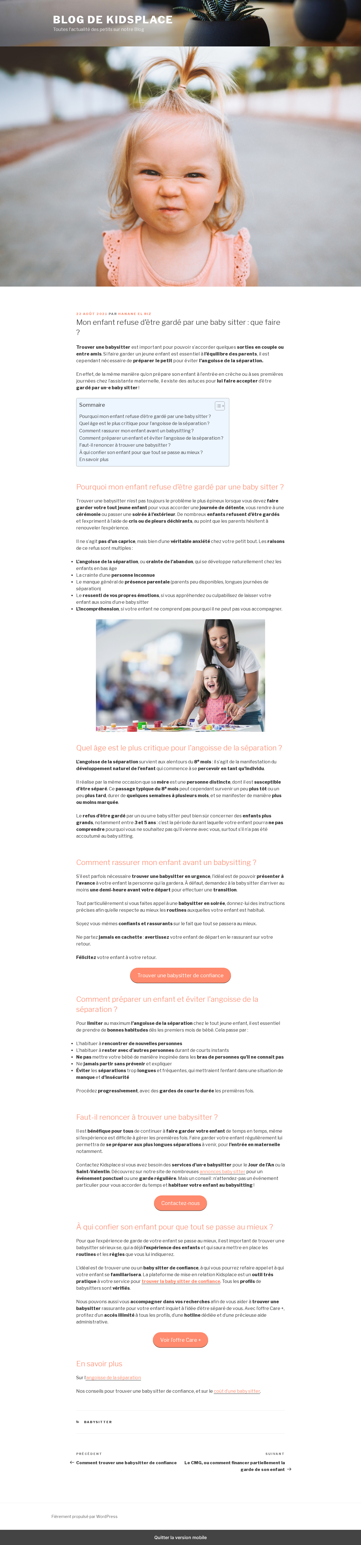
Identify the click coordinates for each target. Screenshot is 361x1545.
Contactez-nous (180, 1203)
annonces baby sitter (222, 1171)
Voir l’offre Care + (180, 1340)
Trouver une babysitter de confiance (180, 975)
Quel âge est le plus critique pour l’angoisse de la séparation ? (144, 423)
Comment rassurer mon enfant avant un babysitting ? (136, 430)
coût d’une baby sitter (237, 1391)
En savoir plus (94, 459)
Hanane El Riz (134, 314)
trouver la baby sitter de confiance (181, 1281)
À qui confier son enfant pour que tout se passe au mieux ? (141, 452)
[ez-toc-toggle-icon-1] (217, 407)
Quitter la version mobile (180, 1537)
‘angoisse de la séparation (113, 1377)
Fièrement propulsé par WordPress (84, 1516)
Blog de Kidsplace (113, 20)
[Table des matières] (220, 405)
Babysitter (98, 1422)
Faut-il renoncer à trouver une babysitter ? (125, 445)
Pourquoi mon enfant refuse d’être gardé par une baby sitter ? (145, 416)
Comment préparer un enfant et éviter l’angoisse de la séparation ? (151, 438)
